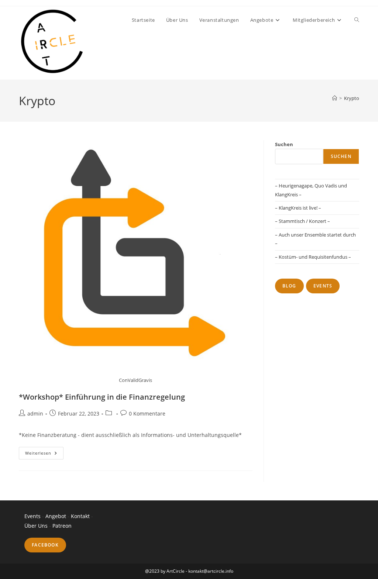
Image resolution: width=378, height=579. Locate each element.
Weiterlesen (44, 454)
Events (322, 286)
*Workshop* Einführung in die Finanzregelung (102, 397)
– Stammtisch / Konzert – (302, 221)
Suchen (284, 144)
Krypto (351, 98)
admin (35, 413)
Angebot (55, 516)
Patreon (62, 525)
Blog (289, 286)
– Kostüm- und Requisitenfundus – (313, 257)
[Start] (334, 98)
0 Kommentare (147, 413)
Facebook (45, 545)
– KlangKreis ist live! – (298, 207)
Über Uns (36, 525)
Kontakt (81, 516)
